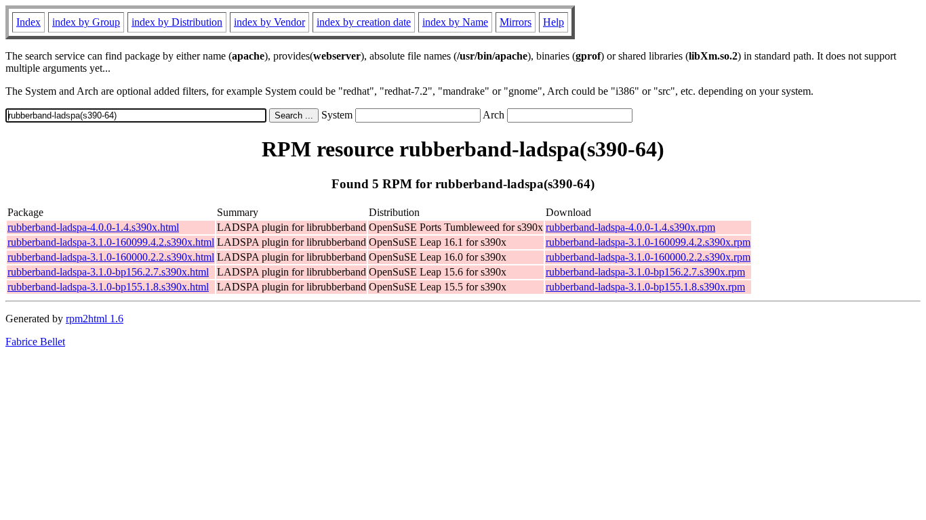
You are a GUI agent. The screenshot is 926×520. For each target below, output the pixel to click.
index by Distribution (177, 22)
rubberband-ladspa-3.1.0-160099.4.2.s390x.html (110, 242)
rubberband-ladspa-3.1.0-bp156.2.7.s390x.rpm (645, 272)
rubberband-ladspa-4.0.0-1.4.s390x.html (93, 227)
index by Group (86, 22)
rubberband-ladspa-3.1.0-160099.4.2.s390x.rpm (648, 242)
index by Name (455, 22)
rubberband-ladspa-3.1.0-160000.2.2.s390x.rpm (648, 257)
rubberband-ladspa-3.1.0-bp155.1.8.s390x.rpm (645, 286)
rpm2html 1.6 (94, 318)
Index (28, 22)
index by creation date (364, 22)
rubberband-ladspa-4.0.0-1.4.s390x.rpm (630, 227)
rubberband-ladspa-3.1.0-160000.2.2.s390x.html (110, 257)
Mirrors (515, 22)
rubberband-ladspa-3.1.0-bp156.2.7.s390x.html (108, 272)
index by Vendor (269, 22)
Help (553, 22)
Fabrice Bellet (35, 341)
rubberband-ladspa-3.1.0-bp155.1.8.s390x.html (108, 286)
